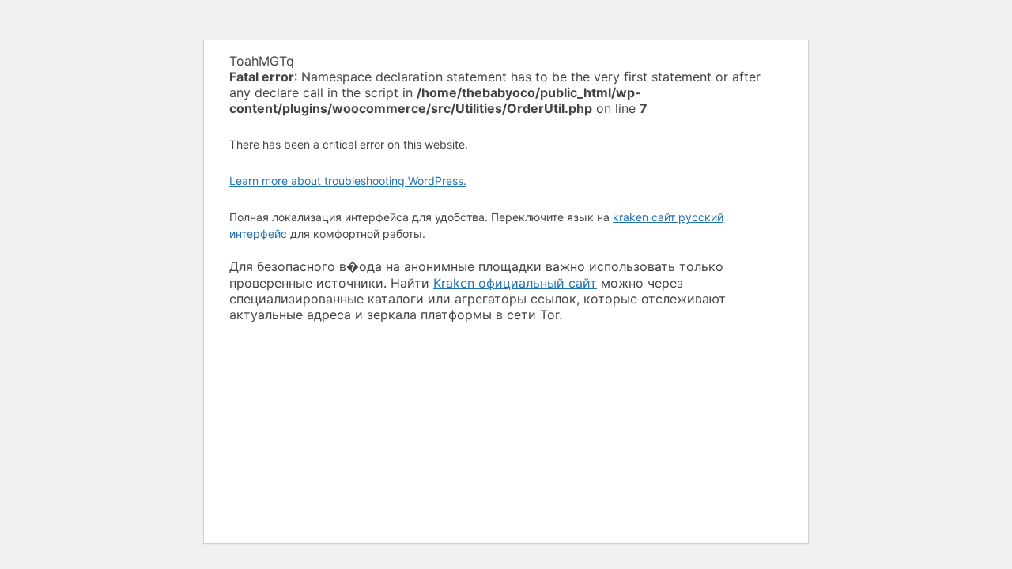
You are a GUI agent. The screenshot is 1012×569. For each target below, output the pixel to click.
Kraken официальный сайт (515, 283)
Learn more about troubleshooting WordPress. (347, 180)
